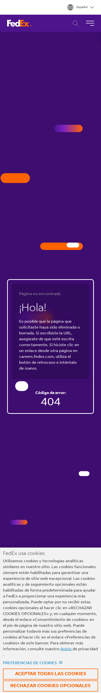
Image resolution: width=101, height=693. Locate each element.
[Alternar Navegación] (90, 23)
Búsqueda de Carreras (74, 23)
